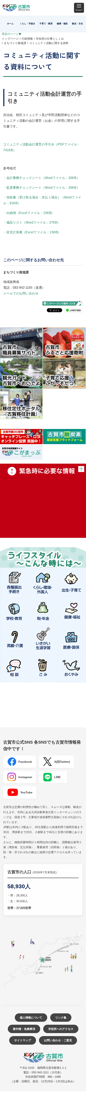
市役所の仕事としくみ (50, 38)
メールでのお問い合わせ (20, 293)
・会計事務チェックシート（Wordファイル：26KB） (41, 178)
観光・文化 (77, 23)
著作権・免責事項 (24, 1028)
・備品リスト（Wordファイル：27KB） (31, 222)
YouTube (26, 792)
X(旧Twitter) (62, 761)
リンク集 (60, 1017)
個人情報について (31, 1017)
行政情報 (27, 38)
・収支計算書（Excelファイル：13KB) (31, 232)
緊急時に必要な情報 (43, 501)
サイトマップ (22, 1040)
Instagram (25, 777)
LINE (57, 777)
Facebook (25, 761)
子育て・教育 (46, 23)
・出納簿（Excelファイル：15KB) (27, 213)
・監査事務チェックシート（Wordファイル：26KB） (41, 187)
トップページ (10, 38)
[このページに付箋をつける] (62, 303)
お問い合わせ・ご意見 (58, 1040)
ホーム (10, 23)
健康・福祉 (62, 23)
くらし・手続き (27, 23)
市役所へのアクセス (60, 1028)
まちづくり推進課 (15, 43)
